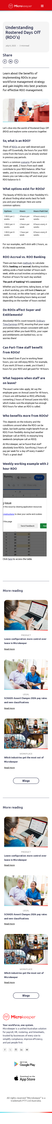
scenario (25, 162)
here (10, 559)
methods (27, 263)
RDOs (14, 147)
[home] (19, 6)
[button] (42, 6)
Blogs (26, 780)
